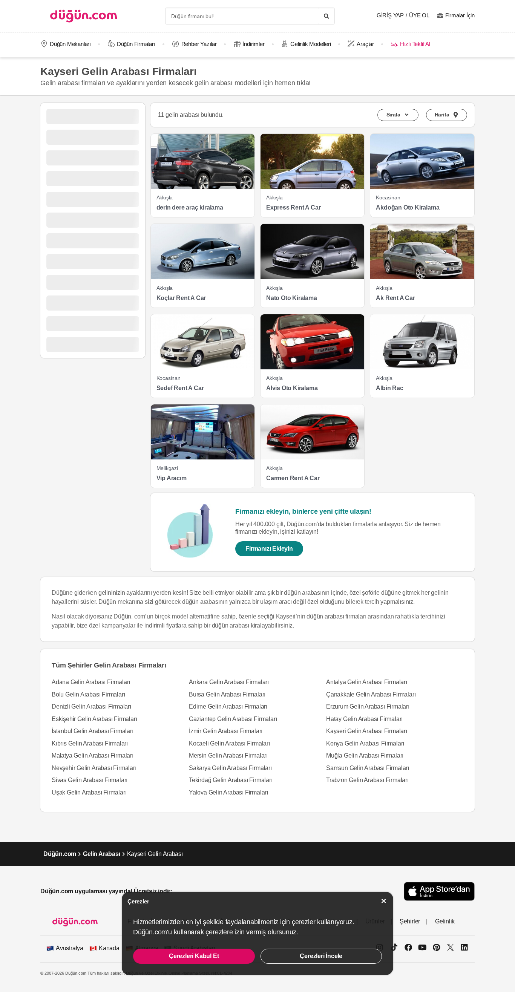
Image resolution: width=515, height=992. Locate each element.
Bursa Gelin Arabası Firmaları (227, 694)
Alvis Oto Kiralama (291, 388)
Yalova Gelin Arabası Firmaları (228, 792)
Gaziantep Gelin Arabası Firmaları (233, 719)
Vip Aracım (171, 478)
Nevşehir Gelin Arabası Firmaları (94, 768)
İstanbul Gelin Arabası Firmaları (92, 731)
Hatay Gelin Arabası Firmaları (364, 719)
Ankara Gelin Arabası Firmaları (229, 682)
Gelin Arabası (101, 854)
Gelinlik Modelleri (310, 44)
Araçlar (365, 44)
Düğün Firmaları (136, 44)
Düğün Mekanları (70, 44)
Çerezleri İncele (321, 956)
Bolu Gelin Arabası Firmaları (88, 694)
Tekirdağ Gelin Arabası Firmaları (231, 780)
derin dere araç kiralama (189, 207)
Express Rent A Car (293, 207)
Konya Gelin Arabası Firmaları (365, 743)
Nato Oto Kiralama (291, 298)
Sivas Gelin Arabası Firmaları (89, 780)
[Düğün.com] (84, 16)
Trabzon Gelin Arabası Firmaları (367, 780)
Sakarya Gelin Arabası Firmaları (230, 768)
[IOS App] (439, 891)
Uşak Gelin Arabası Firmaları (89, 792)
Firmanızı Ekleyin (269, 548)
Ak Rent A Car (395, 298)
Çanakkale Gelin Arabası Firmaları (370, 694)
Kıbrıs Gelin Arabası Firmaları (90, 743)
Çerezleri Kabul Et (194, 956)
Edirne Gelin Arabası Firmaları (228, 706)
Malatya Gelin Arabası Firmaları (92, 755)
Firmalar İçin (460, 15)
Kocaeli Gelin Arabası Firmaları (229, 743)
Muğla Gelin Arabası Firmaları (364, 755)
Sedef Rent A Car (180, 388)
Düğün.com (59, 854)
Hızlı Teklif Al (415, 44)
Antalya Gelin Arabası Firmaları (366, 682)
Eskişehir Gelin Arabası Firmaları (94, 719)
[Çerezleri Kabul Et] (384, 901)
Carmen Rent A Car (293, 478)
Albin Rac (389, 388)
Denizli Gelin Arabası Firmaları (91, 706)
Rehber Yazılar (199, 44)
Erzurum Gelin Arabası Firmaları (367, 706)
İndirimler (253, 44)
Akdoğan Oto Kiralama (407, 207)
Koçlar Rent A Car (181, 298)
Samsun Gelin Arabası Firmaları (367, 768)
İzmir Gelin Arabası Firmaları (225, 731)
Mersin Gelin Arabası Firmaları (228, 755)
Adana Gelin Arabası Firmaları (91, 682)
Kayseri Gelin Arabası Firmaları (366, 731)
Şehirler (410, 921)
